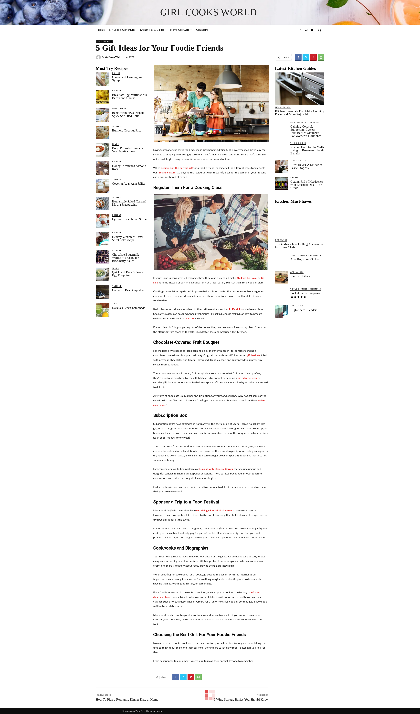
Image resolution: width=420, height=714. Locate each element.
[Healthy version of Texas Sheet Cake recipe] (102, 239)
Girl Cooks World (113, 57)
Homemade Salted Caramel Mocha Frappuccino (129, 203)
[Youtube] (312, 30)
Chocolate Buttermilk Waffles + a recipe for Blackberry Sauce (125, 257)
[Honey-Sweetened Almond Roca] (102, 168)
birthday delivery (247, 378)
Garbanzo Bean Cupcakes (128, 290)
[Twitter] (306, 57)
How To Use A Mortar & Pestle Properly (306, 166)
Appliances (297, 272)
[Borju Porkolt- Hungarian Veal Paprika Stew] (102, 150)
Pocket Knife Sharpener (305, 293)
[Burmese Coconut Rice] (102, 132)
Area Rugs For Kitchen (305, 259)
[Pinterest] (313, 57)
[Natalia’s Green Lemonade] (102, 310)
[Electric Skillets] (281, 278)
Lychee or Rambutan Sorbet (129, 219)
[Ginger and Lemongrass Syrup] (102, 79)
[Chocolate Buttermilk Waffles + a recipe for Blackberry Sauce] (102, 256)
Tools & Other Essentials (305, 255)
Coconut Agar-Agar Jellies (128, 183)
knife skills (235, 309)
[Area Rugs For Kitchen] (281, 261)
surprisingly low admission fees (214, 510)
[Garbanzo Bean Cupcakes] (102, 292)
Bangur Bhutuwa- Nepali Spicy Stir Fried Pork (128, 114)
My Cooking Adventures (304, 122)
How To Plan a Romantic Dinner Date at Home (127, 699)
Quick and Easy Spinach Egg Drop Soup (127, 274)
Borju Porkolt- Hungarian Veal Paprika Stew (128, 149)
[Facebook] (294, 30)
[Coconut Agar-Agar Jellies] (102, 185)
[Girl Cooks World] (99, 57)
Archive (117, 91)
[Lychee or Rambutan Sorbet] (102, 221)
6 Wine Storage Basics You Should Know (241, 699)
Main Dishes (119, 109)
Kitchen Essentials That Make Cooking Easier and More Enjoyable (299, 113)
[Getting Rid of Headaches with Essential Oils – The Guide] (281, 183)
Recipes (116, 126)
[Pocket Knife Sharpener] (281, 294)
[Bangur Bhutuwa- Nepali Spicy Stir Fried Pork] (102, 115)
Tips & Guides (104, 41)
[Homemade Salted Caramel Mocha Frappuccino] (102, 203)
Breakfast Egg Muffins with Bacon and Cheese (129, 96)
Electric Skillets (300, 276)
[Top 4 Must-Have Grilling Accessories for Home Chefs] (299, 221)
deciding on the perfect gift (177, 168)
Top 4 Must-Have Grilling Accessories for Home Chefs (299, 245)
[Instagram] (300, 30)
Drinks (116, 73)
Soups (115, 144)
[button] (319, 30)
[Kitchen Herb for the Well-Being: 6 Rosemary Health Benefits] (281, 148)
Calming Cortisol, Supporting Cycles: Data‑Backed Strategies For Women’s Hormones (305, 131)
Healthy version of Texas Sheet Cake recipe (127, 238)
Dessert (116, 179)
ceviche (189, 318)
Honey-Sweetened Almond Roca (129, 167)
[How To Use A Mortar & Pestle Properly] (281, 166)
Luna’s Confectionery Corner (216, 469)
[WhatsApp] (321, 57)
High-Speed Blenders (303, 310)
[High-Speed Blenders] (281, 311)
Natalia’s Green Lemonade (128, 308)
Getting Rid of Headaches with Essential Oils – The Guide (306, 185)
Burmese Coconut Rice (126, 130)
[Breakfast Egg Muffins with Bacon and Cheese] (102, 97)
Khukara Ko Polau (246, 278)
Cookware (281, 240)
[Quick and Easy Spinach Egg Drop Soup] (102, 274)
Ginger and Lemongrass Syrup (127, 78)
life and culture (167, 172)
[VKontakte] (306, 30)
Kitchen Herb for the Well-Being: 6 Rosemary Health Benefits (307, 150)
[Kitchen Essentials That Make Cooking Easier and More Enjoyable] (299, 88)
